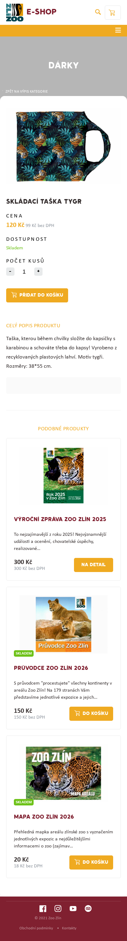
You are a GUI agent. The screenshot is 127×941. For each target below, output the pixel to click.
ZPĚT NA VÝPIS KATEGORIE (27, 92)
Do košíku (95, 713)
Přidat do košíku (41, 295)
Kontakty (69, 928)
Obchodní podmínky (36, 928)
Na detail (93, 565)
